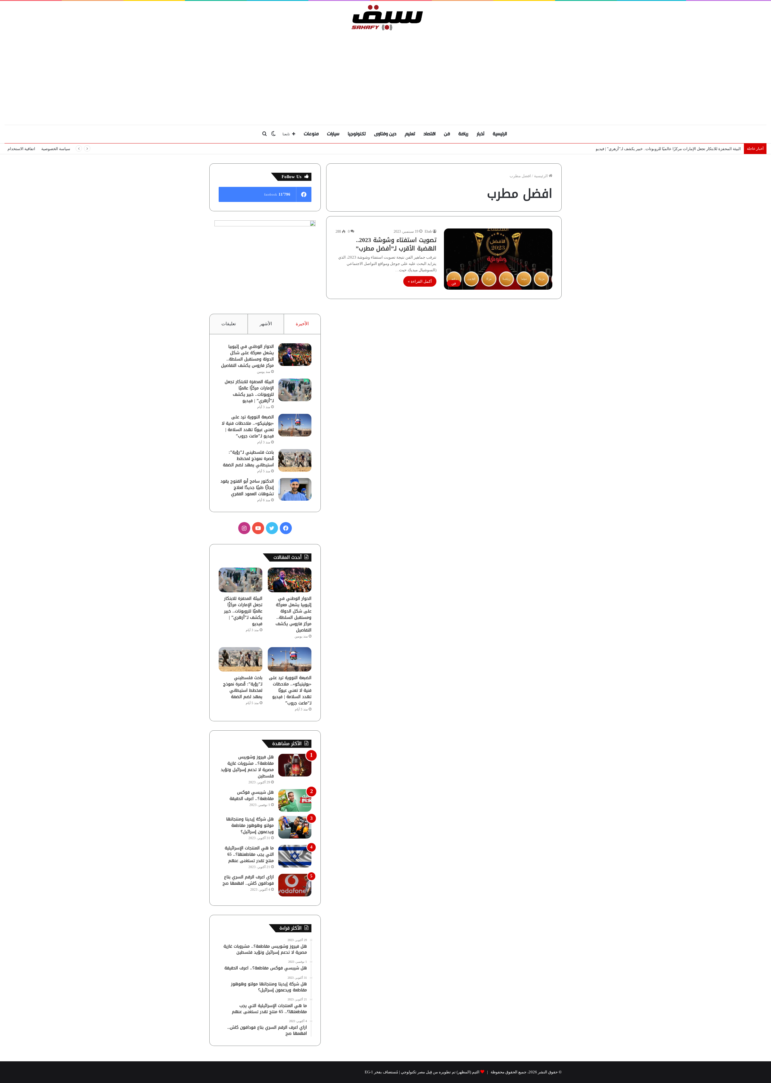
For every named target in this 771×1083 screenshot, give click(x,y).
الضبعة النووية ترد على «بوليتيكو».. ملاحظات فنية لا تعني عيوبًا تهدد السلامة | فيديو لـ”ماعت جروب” (248, 426)
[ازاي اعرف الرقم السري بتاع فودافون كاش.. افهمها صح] (294, 885)
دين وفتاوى (385, 134)
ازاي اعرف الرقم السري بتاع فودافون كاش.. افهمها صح (248, 880)
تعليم (410, 134)
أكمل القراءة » (420, 281)
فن (447, 134)
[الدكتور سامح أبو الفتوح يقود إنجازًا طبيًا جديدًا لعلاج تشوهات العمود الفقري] (294, 489)
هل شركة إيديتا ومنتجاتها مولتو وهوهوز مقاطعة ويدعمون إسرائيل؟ (250, 825)
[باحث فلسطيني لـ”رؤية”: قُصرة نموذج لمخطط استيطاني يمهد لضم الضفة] (294, 460)
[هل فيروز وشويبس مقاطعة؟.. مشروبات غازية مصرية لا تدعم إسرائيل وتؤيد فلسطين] (294, 765)
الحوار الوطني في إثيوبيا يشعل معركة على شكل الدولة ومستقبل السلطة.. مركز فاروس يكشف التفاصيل (247, 356)
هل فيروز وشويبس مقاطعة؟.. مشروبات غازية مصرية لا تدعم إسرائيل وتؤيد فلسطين (247, 766)
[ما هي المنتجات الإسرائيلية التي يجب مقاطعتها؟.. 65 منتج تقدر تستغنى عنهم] (294, 856)
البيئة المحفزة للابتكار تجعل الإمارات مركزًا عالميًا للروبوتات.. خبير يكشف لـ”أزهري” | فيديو (668, 148)
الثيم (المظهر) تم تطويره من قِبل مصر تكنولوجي (440, 1072)
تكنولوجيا (357, 134)
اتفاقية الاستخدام (21, 148)
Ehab (428, 231)
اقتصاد (429, 134)
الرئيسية (500, 134)
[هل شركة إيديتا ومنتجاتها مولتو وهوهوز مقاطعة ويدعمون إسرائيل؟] (294, 827)
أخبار (480, 134)
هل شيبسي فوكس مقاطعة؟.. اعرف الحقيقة (251, 795)
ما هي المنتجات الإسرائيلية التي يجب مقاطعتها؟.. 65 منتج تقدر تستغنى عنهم (249, 854)
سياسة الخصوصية (55, 148)
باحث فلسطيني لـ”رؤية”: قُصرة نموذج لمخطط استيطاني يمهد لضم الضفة (248, 458)
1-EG (369, 1072)
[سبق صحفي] (386, 17)
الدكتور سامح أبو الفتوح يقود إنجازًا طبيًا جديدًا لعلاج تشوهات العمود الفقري (247, 487)
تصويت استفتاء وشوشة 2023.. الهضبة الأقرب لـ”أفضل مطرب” (396, 244)
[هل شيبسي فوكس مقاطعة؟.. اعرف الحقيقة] (294, 800)
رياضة (463, 134)
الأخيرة (302, 323)
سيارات (333, 134)
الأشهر (266, 323)
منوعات (311, 134)
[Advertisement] (385, 76)
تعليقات (228, 323)
